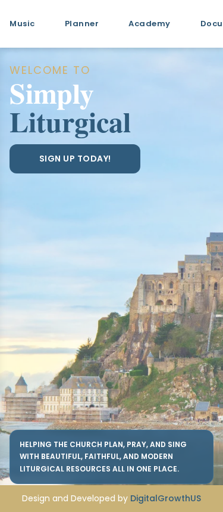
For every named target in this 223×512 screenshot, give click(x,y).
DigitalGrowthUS (165, 498)
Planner (82, 23)
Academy (149, 23)
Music (22, 23)
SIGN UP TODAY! (75, 159)
